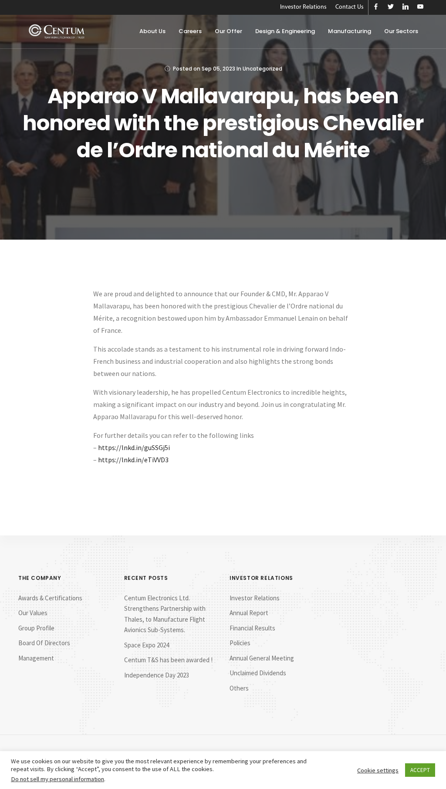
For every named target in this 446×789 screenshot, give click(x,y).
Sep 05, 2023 (218, 68)
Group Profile (36, 628)
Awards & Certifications (50, 598)
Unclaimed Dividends (258, 673)
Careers (190, 31)
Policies (240, 643)
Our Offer (228, 31)
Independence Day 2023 (156, 675)
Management (36, 658)
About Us (152, 31)
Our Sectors (401, 31)
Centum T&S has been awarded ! (168, 660)
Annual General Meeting (262, 658)
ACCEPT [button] (420, 770)
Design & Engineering (285, 31)
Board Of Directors (44, 643)
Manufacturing (349, 31)
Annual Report (249, 613)
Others (239, 688)
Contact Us (349, 7)
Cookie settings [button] (378, 770)
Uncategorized (262, 68)
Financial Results (252, 628)
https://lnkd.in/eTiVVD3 (133, 459)
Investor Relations (303, 7)
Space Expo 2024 (146, 645)
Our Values (32, 613)
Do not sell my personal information (57, 779)
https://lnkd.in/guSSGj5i (134, 447)
